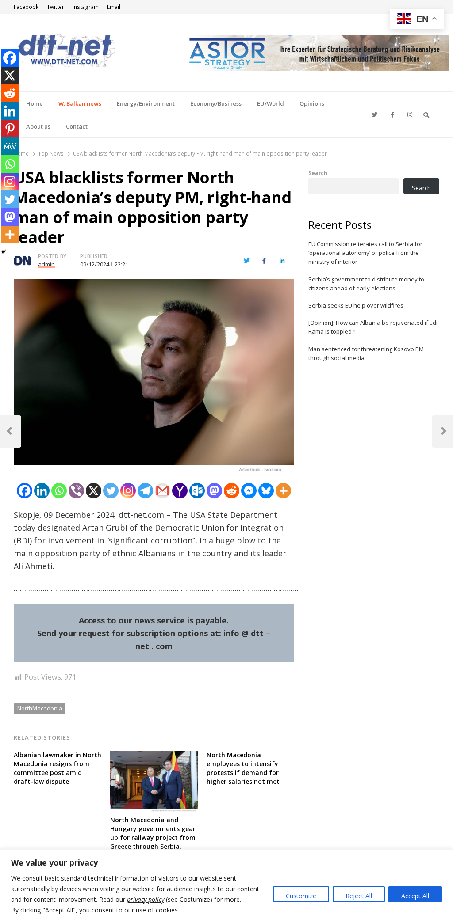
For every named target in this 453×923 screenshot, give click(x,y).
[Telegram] (145, 490)
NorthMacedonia (39, 708)
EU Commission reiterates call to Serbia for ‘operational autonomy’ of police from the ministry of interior (365, 253)
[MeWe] (10, 146)
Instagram (86, 7)
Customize (301, 896)
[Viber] (76, 490)
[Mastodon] (214, 490)
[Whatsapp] (59, 490)
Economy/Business (216, 103)
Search (317, 172)
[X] (93, 490)
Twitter (55, 7)
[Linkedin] (42, 490)
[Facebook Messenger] (249, 490)
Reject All (359, 896)
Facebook (26, 7)
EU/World (270, 103)
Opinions (311, 103)
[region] (226, 886)
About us (38, 126)
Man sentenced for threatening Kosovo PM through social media (366, 353)
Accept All (415, 896)
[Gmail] (162, 490)
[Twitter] (111, 490)
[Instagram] (128, 490)
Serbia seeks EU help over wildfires (355, 305)
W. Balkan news (79, 103)
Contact (77, 126)
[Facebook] (24, 490)
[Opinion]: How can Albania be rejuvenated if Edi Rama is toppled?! (373, 327)
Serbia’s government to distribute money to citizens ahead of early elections (366, 283)
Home (34, 103)
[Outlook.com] (197, 490)
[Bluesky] (266, 490)
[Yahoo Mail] (180, 490)
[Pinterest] (10, 128)
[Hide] (3, 251)
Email (113, 7)
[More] (283, 490)
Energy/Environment (146, 103)
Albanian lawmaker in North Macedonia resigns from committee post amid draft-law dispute (57, 768)
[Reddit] (231, 490)
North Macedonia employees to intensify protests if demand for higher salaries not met (243, 768)
